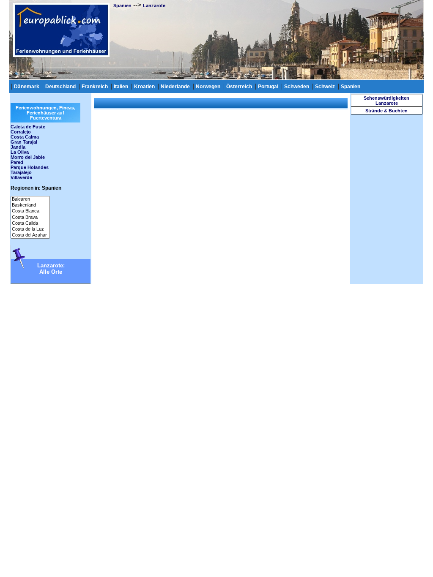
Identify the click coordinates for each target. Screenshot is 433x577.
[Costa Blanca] (30, 211)
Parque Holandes (30, 167)
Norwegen (208, 87)
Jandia (18, 147)
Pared (17, 162)
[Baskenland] (30, 205)
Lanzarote (154, 5)
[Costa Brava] (30, 217)
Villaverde (21, 177)
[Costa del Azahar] (30, 235)
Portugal (268, 87)
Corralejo (21, 131)
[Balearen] (30, 199)
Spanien (122, 5)
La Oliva (20, 152)
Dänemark (26, 87)
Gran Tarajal (24, 141)
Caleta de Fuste (28, 126)
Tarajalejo (21, 172)
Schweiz (325, 87)
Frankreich (95, 87)
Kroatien (144, 87)
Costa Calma (25, 136)
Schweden (296, 87)
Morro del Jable (28, 157)
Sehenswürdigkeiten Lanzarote (386, 100)
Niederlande (175, 87)
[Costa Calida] (30, 223)
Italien (121, 87)
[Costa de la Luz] (30, 229)
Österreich (239, 87)
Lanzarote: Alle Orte (51, 268)
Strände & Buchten (386, 110)
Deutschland (60, 87)
